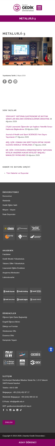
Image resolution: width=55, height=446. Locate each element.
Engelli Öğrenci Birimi (11, 322)
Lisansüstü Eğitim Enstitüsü (14, 268)
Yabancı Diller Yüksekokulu (13, 263)
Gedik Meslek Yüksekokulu (13, 259)
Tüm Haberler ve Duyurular (17, 173)
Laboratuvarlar (8, 277)
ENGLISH (8, 422)
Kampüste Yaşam (10, 340)
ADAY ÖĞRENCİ (27, 442)
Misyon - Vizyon (9, 210)
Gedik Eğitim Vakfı (10, 205)
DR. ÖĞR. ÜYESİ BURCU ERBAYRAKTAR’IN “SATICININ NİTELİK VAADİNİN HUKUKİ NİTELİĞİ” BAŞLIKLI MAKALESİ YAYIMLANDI (29, 152)
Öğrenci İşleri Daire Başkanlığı (15, 317)
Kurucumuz (7, 196)
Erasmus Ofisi (8, 335)
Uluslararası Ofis (9, 331)
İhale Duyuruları (9, 214)
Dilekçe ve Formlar (10, 326)
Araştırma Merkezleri (11, 273)
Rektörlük (6, 201)
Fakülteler (7, 254)
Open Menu (39, 7)
